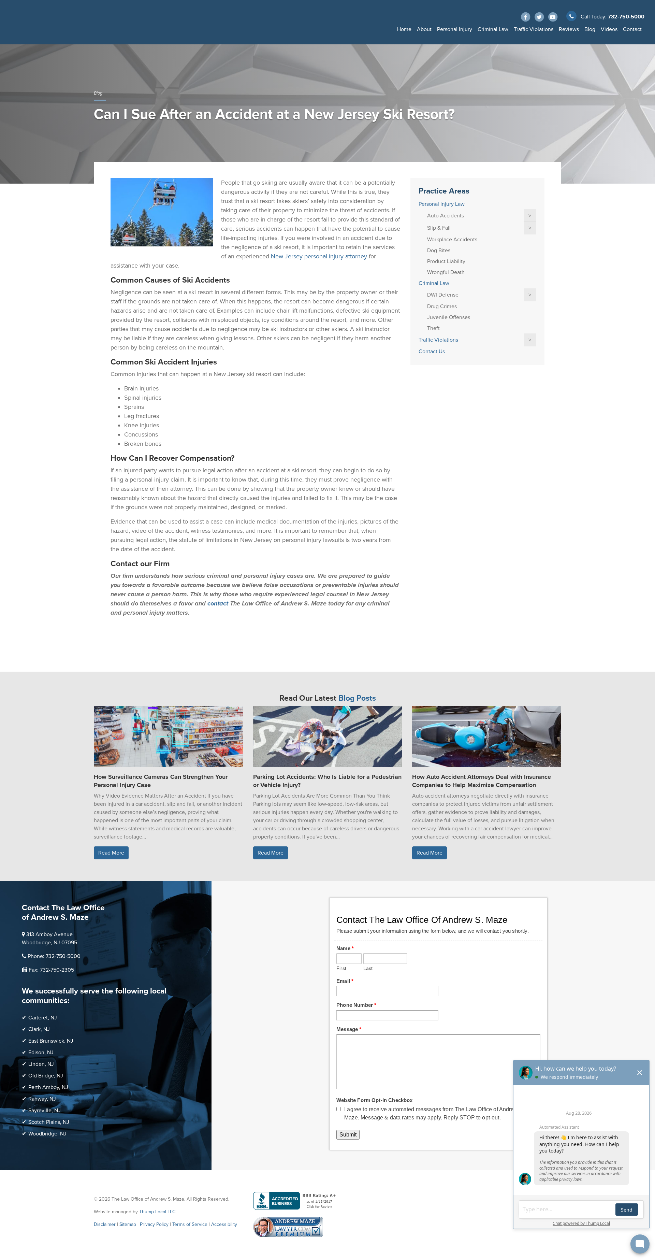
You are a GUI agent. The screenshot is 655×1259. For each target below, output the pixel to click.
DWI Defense (442, 294)
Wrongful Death (446, 272)
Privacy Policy (154, 1224)
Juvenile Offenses (448, 317)
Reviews (569, 29)
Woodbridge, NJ (47, 1133)
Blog (589, 29)
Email (344, 981)
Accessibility (224, 1224)
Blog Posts (357, 698)
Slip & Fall (439, 228)
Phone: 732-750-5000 (54, 956)
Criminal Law (493, 29)
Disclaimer (105, 1224)
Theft (433, 328)
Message (348, 1029)
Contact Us (432, 351)
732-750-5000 (626, 16)
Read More (111, 852)
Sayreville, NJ (44, 1110)
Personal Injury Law (442, 204)
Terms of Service (189, 1224)
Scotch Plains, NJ (48, 1122)
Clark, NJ (39, 1029)
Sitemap (127, 1224)
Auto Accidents (445, 215)
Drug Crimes (442, 306)
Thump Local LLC (157, 1212)
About (424, 29)
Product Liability (446, 261)
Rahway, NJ (42, 1099)
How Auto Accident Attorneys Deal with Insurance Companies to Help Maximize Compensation (481, 781)
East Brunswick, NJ (50, 1041)
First (341, 968)
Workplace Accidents (452, 239)
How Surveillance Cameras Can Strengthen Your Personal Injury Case (161, 781)
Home (404, 29)
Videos (609, 29)
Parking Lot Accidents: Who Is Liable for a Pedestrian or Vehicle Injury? (327, 781)
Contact (632, 29)
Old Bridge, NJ (45, 1075)
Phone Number (356, 1005)
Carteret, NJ (42, 1017)
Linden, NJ (41, 1064)
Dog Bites (438, 250)
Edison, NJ (41, 1052)
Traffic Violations (533, 29)
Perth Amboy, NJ (48, 1087)
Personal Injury (454, 29)
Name (345, 948)
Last (368, 968)
